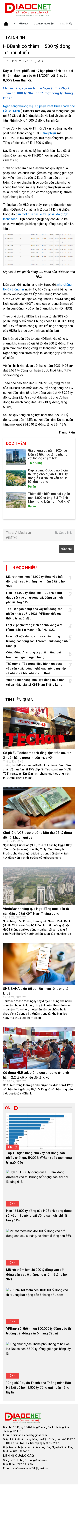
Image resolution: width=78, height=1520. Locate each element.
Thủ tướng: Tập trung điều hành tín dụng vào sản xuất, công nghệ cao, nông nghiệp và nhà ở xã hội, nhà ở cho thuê (36, 668)
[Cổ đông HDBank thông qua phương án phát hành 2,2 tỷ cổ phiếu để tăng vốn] (39, 1048)
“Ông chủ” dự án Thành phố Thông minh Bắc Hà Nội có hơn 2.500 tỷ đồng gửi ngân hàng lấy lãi (38, 1387)
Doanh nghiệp (44, 23)
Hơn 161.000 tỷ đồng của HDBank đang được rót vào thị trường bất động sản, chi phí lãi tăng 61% (35, 597)
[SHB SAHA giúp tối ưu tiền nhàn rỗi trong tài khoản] (39, 964)
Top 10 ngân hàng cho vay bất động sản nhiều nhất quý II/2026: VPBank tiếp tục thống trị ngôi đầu (34, 613)
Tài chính (15, 37)
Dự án (32, 486)
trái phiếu (49, 133)
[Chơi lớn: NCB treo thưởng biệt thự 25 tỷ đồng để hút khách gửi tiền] (39, 808)
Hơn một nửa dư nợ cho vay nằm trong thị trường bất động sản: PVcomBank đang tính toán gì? (37, 641)
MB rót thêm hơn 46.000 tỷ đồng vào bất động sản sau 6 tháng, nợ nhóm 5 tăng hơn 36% (36, 581)
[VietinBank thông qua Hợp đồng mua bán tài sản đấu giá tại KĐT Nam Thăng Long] (39, 886)
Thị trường (20, 23)
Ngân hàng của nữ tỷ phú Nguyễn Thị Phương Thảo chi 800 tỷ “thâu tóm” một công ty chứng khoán (38, 93)
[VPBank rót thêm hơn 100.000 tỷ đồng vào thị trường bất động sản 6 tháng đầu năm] (39, 1292)
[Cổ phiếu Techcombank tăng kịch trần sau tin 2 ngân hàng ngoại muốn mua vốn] (39, 728)
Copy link (65, 533)
